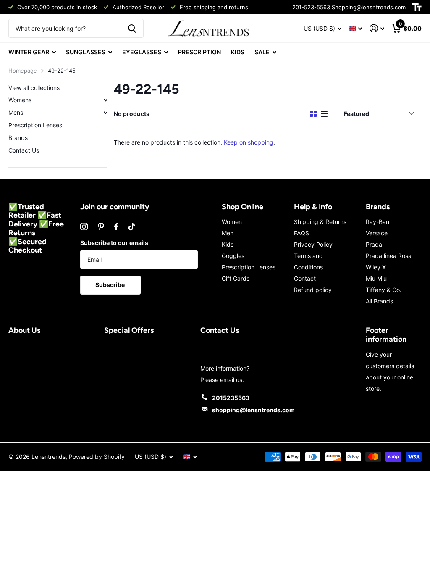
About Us (24, 330)
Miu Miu (376, 278)
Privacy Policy (313, 244)
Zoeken (132, 28)
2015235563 (230, 397)
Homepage (22, 70)
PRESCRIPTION (199, 51)
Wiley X (376, 267)
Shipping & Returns (320, 221)
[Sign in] (377, 28)
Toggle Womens (105, 100)
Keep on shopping (248, 142)
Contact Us (23, 150)
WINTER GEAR (28, 51)
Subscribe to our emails (114, 242)
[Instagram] (84, 226)
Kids (227, 244)
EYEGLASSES (141, 51)
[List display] (324, 113)
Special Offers (129, 330)
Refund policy (313, 289)
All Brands (379, 301)
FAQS (301, 233)
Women (232, 221)
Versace (377, 233)
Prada (374, 244)
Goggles (233, 255)
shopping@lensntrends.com (253, 409)
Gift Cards (235, 278)
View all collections (34, 87)
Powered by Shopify (97, 456)
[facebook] (116, 226)
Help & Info (313, 206)
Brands (18, 137)
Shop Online (242, 206)
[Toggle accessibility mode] (417, 7)
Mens (15, 112)
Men (227, 233)
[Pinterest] (101, 226)
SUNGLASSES (85, 51)
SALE (262, 51)
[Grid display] (313, 113)
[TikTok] (131, 226)
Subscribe (110, 284)
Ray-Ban (377, 221)
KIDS (237, 51)
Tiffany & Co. (383, 289)
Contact (305, 278)
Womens (19, 99)
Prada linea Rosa (389, 255)
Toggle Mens (105, 112)
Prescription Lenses (35, 125)
